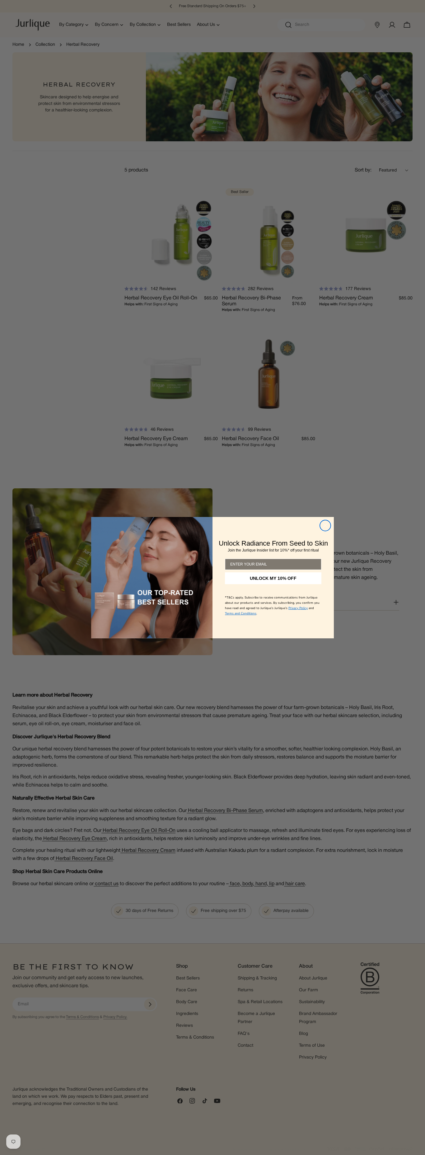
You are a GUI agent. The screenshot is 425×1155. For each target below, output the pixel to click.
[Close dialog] (325, 525)
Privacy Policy (298, 615)
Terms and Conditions (240, 620)
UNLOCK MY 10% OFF (273, 585)
